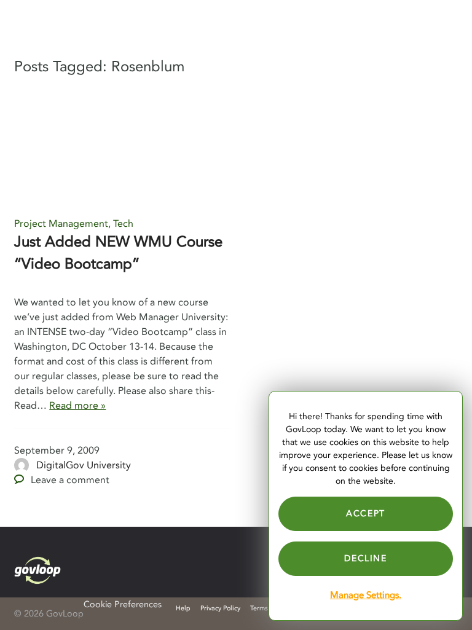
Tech (123, 223)
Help (183, 608)
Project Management (61, 223)
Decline (365, 558)
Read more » (77, 405)
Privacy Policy (220, 608)
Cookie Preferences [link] (123, 604)
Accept (365, 513)
